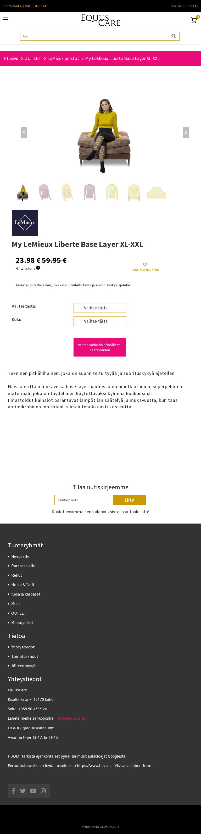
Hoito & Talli (22, 584)
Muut (15, 603)
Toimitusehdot (24, 656)
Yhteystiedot (23, 646)
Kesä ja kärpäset (26, 594)
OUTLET (18, 613)
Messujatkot (22, 622)
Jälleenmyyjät (24, 665)
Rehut (16, 575)
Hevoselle (20, 556)
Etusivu (11, 58)
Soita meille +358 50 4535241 (25, 6)
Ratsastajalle (23, 565)
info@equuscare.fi (71, 718)
